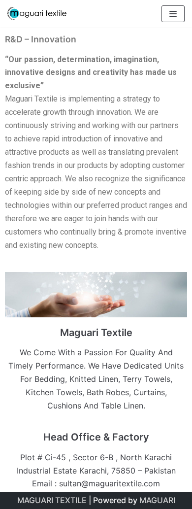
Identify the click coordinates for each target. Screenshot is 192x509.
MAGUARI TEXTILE (52, 500)
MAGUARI (157, 500)
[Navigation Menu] (173, 13)
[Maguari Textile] (36, 13)
